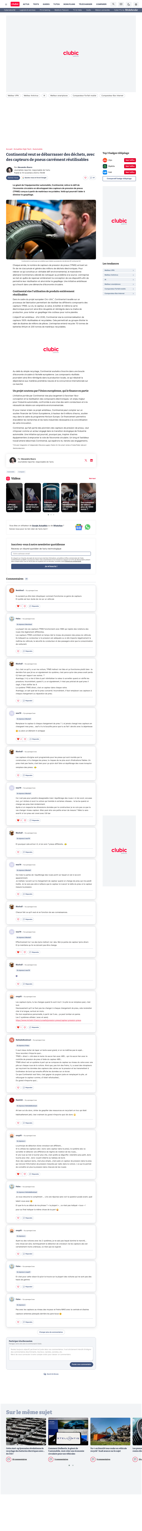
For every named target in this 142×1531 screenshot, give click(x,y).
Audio (88, 10)
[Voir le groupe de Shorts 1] (48, 515)
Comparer (101, 4)
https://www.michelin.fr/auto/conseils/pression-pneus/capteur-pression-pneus (48, 1020)
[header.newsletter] (121, 4)
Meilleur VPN (13, 96)
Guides (46, 4)
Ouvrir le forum (52, 1374)
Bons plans (69, 4)
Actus (26, 4)
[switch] (129, 4)
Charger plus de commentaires (51, 1332)
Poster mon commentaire (81, 1364)
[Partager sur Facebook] (136, 1512)
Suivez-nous (13, 178)
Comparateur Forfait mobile (84, 96)
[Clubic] (15, 4)
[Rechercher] (113, 4)
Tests (36, 4)
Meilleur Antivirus (31, 96)
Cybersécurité (9, 10)
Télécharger (85, 4)
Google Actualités (39, 526)
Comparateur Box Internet (112, 96)
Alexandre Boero (25, 167)
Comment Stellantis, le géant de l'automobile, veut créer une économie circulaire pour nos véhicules (66, 1451)
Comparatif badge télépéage (119, 178)
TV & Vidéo (77, 10)
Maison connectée (102, 10)
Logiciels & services (27, 10)
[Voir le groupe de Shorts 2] (51, 515)
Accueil (9, 149)
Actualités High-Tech (22, 149)
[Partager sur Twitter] (136, 1519)
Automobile (37, 149)
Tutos (56, 4)
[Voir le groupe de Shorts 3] (53, 515)
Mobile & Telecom (62, 10)
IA (44, 96)
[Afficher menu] (6, 4)
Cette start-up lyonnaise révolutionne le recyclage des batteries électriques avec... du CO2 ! (25, 1451)
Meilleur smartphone (59, 96)
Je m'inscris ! (51, 566)
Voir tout (92, 478)
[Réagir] (85, 178)
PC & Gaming (45, 10)
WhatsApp (58, 526)
